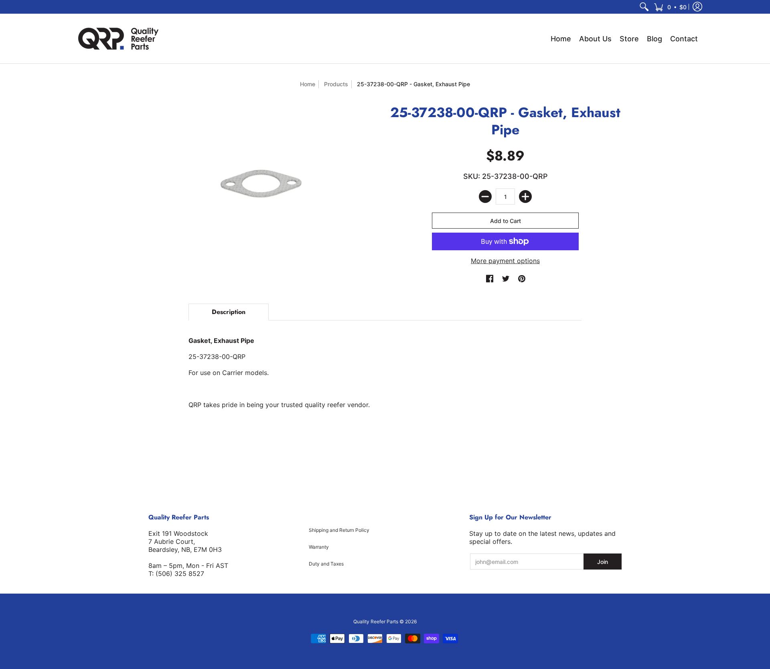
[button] (670, 7)
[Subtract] (485, 196)
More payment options (505, 261)
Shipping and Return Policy (339, 530)
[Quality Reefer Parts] (118, 38)
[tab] (228, 312)
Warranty (319, 547)
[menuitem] (644, 7)
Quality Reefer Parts (375, 621)
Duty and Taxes (326, 564)
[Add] (525, 196)
